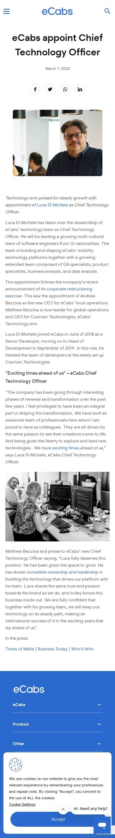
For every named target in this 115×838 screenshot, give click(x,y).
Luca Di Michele (52, 205)
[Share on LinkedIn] (80, 89)
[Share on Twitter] (50, 89)
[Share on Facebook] (35, 89)
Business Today (52, 649)
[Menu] (6, 11)
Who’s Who (82, 649)
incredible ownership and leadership (62, 572)
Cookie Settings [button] (22, 804)
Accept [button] (58, 819)
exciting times (66, 448)
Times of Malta (19, 649)
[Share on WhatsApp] (65, 89)
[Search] (107, 11)
